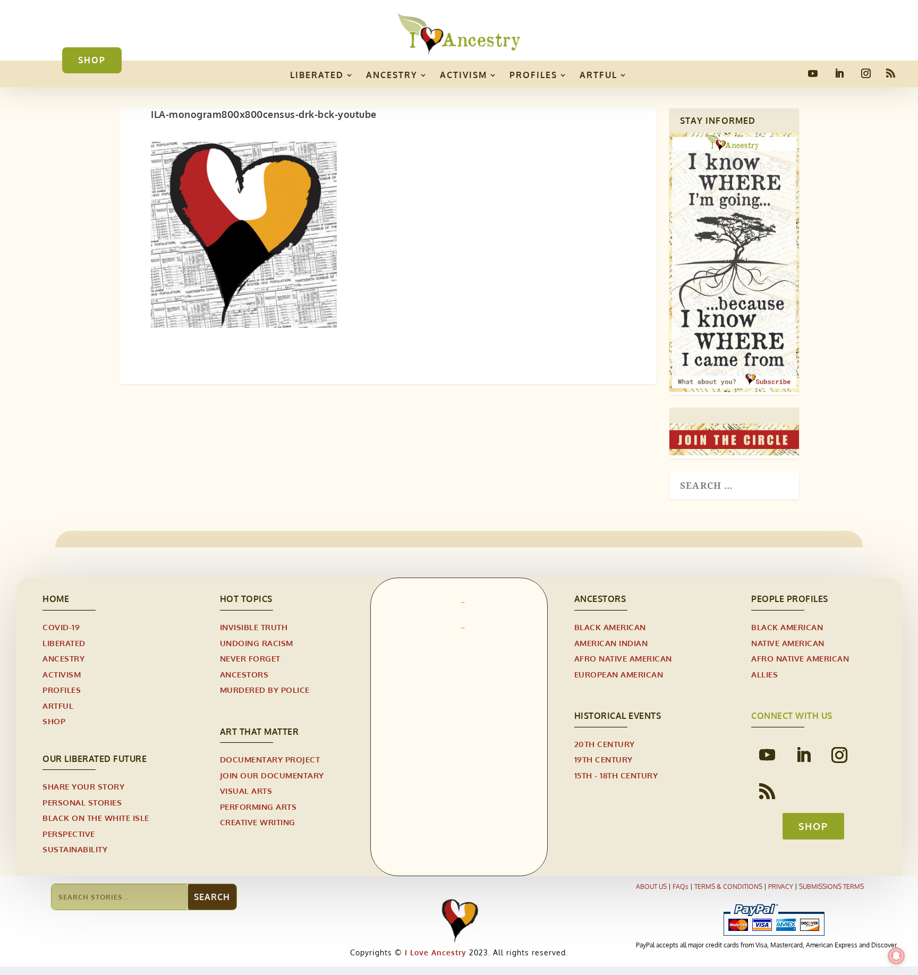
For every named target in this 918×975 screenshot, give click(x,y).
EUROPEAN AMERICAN (619, 674)
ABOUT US (651, 887)
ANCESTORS (244, 674)
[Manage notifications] (896, 955)
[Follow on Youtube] (812, 73)
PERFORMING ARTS (258, 807)
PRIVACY (780, 887)
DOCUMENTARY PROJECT (270, 759)
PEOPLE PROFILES (789, 599)
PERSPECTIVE (68, 834)
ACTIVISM (463, 75)
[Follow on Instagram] (866, 73)
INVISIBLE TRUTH (254, 627)
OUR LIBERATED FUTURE (94, 758)
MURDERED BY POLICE (265, 690)
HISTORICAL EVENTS (617, 715)
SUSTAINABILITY (74, 849)
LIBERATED (317, 75)
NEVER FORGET (250, 659)
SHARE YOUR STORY (83, 787)
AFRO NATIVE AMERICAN (623, 659)
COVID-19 (61, 627)
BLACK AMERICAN (610, 627)
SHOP (92, 60)
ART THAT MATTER (259, 731)
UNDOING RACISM (256, 643)
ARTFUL (598, 75)
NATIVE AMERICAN (787, 643)
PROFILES (533, 75)
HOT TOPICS (246, 599)
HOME (55, 599)
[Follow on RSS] (890, 73)
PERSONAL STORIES (82, 803)
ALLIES (764, 674)
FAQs (680, 887)
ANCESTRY (392, 75)
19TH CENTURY (603, 759)
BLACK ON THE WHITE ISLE (95, 818)
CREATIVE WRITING (257, 822)
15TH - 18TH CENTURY (616, 775)
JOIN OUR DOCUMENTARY (272, 775)
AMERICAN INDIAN (611, 643)
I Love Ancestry (434, 952)
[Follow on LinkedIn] (839, 73)
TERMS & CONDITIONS (728, 887)
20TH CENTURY (604, 744)
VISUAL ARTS (246, 791)
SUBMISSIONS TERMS (831, 887)
